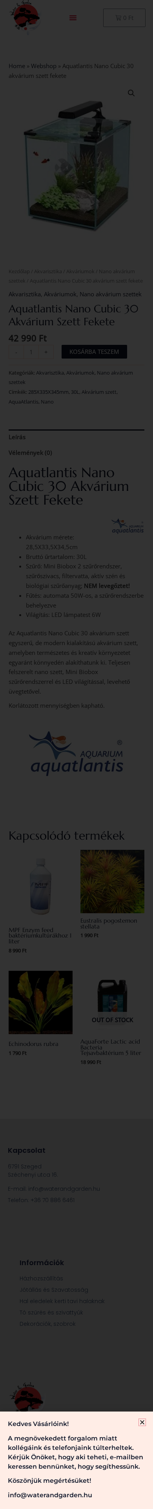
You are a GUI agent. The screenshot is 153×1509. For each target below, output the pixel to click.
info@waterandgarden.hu (50, 1495)
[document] (76, 754)
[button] (142, 1422)
